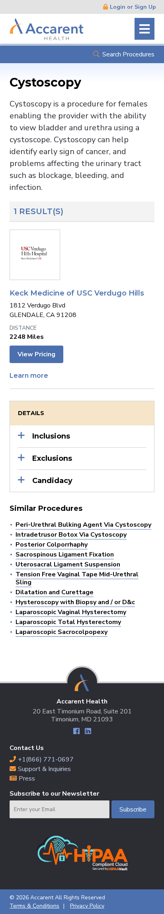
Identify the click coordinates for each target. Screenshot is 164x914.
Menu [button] (144, 29)
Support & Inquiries (44, 769)
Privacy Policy (87, 906)
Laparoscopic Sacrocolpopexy (61, 632)
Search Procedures (128, 54)
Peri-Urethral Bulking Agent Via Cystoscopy (83, 524)
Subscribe (132, 809)
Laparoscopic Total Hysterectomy (68, 622)
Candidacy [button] (52, 480)
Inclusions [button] (51, 436)
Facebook (76, 732)
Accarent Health (46, 29)
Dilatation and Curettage (55, 592)
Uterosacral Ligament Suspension (68, 564)
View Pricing (36, 354)
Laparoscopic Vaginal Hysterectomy (71, 612)
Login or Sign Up (133, 7)
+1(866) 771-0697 (46, 759)
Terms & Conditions (34, 906)
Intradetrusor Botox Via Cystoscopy (71, 534)
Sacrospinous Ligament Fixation (65, 554)
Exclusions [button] (52, 458)
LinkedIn (88, 732)
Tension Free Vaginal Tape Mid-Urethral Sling (77, 578)
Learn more (29, 375)
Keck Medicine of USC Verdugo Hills (77, 293)
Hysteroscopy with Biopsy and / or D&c (75, 602)
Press (27, 778)
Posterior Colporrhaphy (52, 544)
